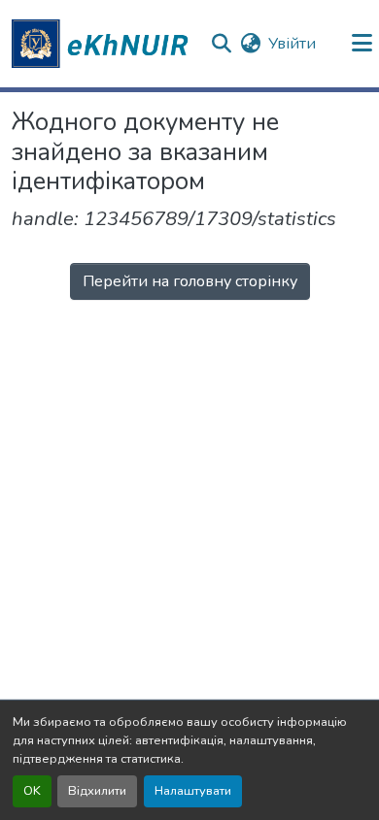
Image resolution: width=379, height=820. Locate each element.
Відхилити (97, 791)
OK (32, 791)
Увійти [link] (292, 43)
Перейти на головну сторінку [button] (190, 281)
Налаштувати (193, 791)
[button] (103, 43)
